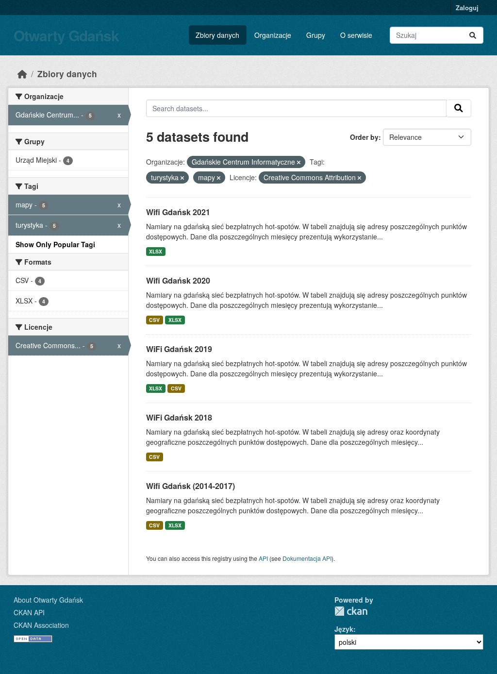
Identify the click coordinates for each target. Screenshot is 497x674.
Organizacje (272, 35)
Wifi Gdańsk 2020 (178, 280)
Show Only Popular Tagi (55, 244)
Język (343, 629)
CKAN (350, 611)
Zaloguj (467, 7)
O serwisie (356, 35)
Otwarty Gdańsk (66, 35)
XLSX (155, 251)
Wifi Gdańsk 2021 (178, 212)
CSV (154, 319)
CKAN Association (41, 625)
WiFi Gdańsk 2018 (179, 417)
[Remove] (298, 162)
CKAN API (29, 612)
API (263, 558)
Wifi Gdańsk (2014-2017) (190, 485)
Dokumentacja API (306, 558)
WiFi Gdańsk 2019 (179, 348)
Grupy (315, 35)
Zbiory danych (217, 35)
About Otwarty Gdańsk (48, 600)
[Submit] (472, 35)
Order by (364, 137)
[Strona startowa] (22, 73)
